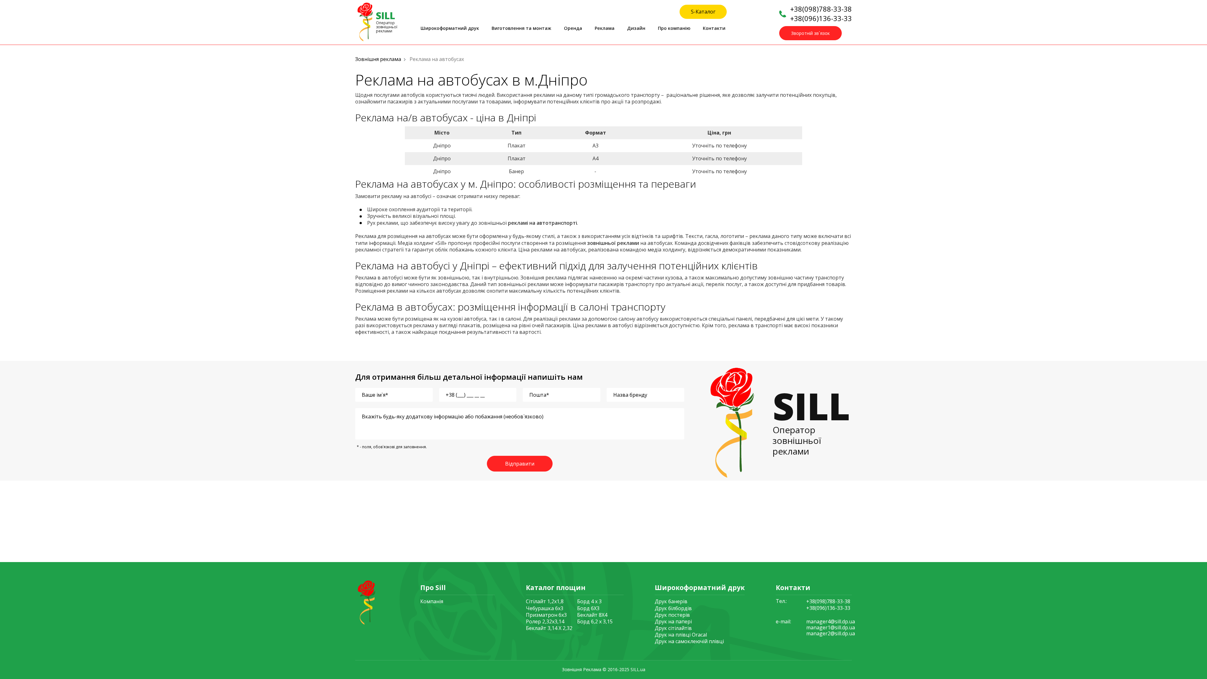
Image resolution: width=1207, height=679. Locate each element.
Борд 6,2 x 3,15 (595, 621)
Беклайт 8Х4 (592, 614)
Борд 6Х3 (588, 608)
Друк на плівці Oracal (681, 634)
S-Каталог (703, 11)
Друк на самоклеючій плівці (689, 641)
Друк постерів (672, 614)
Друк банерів (671, 601)
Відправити (519, 463)
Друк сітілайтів (673, 628)
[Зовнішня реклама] (365, 602)
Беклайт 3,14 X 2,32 (549, 628)
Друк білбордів (673, 608)
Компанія (431, 601)
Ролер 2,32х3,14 (545, 621)
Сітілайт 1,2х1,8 (545, 601)
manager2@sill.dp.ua (830, 634)
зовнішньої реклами (613, 243)
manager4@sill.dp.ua (830, 622)
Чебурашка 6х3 (544, 608)
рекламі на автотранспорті (542, 222)
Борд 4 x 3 (589, 601)
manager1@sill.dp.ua (830, 628)
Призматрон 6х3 (546, 614)
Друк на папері (673, 621)
